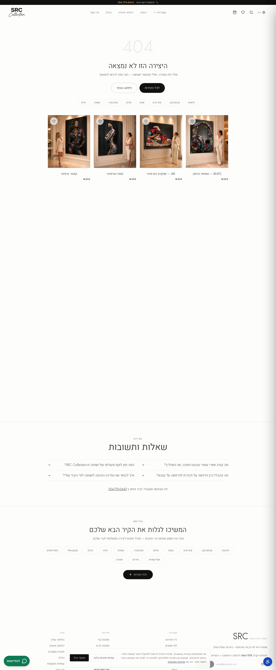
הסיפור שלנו (57, 639)
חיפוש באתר (124, 88)
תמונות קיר (103, 639)
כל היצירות (171, 639)
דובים (90, 550)
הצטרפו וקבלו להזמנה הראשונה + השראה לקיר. (235, 655)
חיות (83, 102)
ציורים (136, 559)
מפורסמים (52, 550)
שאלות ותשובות (55, 663)
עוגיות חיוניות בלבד (104, 658)
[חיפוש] (251, 12)
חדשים (191, 102)
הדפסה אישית (125, 12)
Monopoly (73, 550)
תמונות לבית (102, 645)
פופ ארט (157, 102)
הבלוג (109, 12)
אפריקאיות (154, 559)
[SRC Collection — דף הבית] (17, 12)
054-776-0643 (126, 2)
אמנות (97, 102)
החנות (143, 12)
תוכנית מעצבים (56, 651)
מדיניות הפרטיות (176, 662)
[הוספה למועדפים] (192, 121)
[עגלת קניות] (234, 12)
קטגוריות (161, 12)
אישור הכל (79, 658)
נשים (142, 102)
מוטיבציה (113, 102)
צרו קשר (94, 12)
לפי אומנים (171, 645)
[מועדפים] (243, 12)
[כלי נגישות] (267, 661)
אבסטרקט (175, 102)
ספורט (119, 559)
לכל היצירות (152, 88)
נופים (128, 102)
